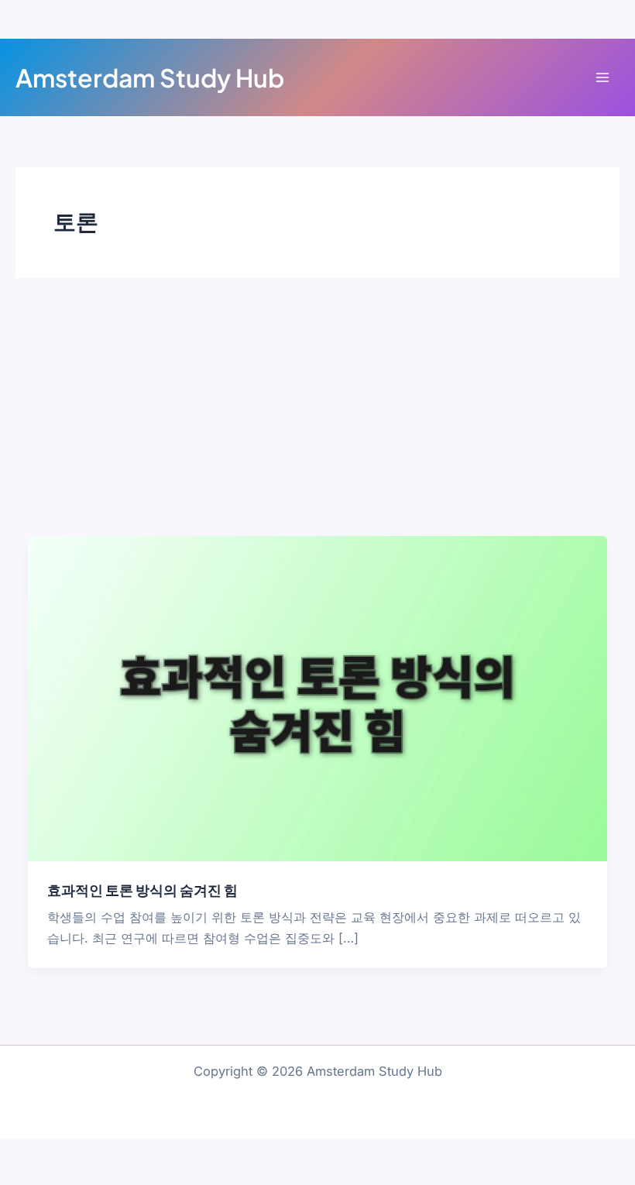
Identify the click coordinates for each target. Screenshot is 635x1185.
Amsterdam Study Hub (149, 77)
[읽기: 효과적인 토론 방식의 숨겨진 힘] (317, 697)
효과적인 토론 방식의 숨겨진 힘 (142, 889)
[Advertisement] (317, 419)
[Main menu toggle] (602, 77)
